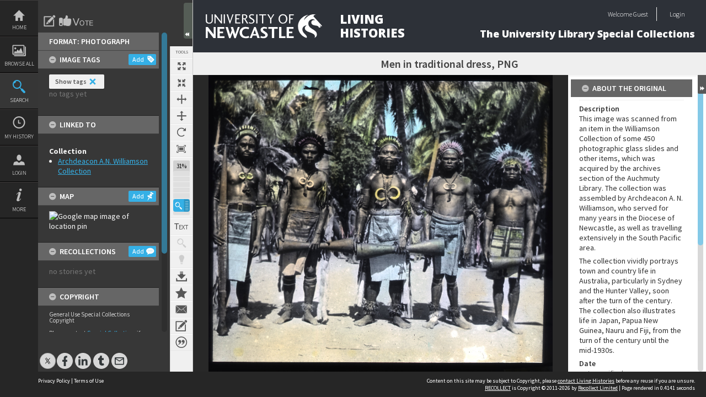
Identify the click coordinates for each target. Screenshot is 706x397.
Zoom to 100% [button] (181, 149)
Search (19, 100)
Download (181, 276)
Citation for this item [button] (181, 342)
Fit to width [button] (181, 99)
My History (19, 136)
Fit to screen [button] (181, 82)
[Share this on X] (48, 355)
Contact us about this (181, 309)
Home (19, 27)
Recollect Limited (598, 387)
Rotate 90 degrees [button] (181, 132)
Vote (76, 21)
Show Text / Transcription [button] (181, 226)
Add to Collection (181, 293)
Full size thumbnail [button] (181, 66)
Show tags (71, 81)
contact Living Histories (586, 380)
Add (138, 59)
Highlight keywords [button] (181, 259)
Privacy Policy (54, 380)
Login (19, 172)
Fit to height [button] (181, 116)
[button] (181, 205)
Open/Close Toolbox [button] (188, 21)
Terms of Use (89, 380)
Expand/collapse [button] (702, 84)
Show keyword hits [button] (181, 243)
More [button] (19, 209)
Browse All (19, 63)
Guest (640, 14)
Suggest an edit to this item (50, 21)
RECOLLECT (498, 387)
